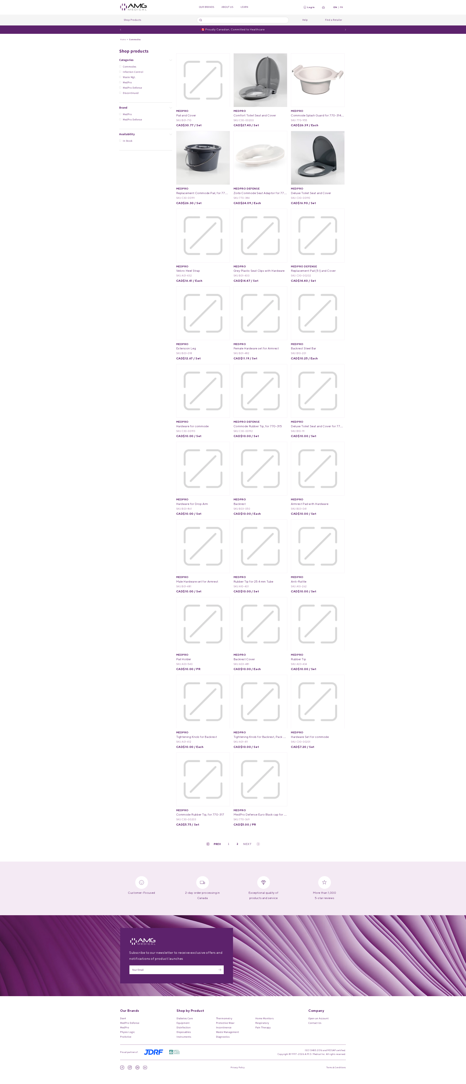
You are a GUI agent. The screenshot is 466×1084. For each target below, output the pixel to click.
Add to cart (210, 99)
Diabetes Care (185, 1018)
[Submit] (201, 20)
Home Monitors (264, 1018)
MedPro (127, 82)
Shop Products (132, 19)
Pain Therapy (262, 1027)
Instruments (184, 1036)
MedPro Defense (132, 87)
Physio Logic (127, 1032)
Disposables (184, 1032)
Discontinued (131, 93)
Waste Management (227, 1032)
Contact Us (314, 1023)
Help (305, 19)
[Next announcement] (345, 29)
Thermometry (224, 1018)
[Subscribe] (220, 969)
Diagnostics (223, 1036)
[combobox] (243, 20)
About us (227, 7)
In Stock (128, 140)
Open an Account (318, 1018)
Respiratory (262, 1023)
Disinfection (184, 1027)
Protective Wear (225, 1023)
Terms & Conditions (336, 1067)
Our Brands (206, 7)
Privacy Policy (238, 1067)
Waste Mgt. (129, 77)
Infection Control (133, 71)
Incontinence (224, 1027)
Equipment (183, 1023)
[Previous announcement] (120, 29)
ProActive (125, 1036)
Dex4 (123, 1018)
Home (123, 39)
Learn (244, 7)
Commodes (129, 66)
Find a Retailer (333, 19)
